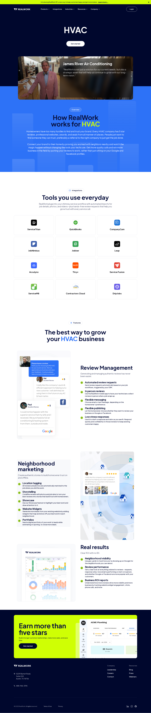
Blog (131, 670)
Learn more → (103, 2)
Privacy (60, 706)
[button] (45, 9)
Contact (110, 677)
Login (132, 9)
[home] (22, 9)
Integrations (57, 9)
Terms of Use (48, 706)
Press (131, 673)
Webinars (132, 677)
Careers (110, 673)
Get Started (118, 9)
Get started (75, 44)
